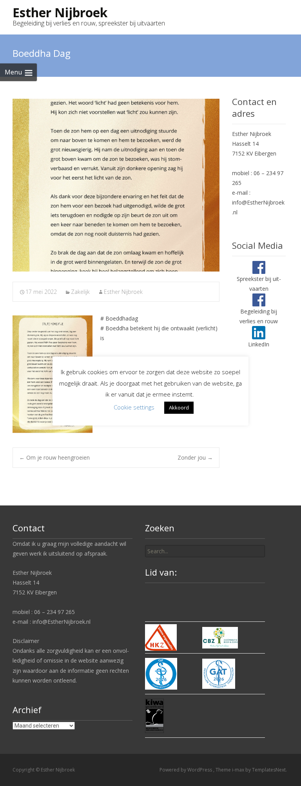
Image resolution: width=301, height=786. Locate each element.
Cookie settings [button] (134, 407)
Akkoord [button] (179, 407)
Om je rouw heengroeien (54, 457)
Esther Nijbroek (123, 291)
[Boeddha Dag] (116, 185)
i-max (238, 769)
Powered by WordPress (186, 769)
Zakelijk (80, 291)
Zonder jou (195, 457)
